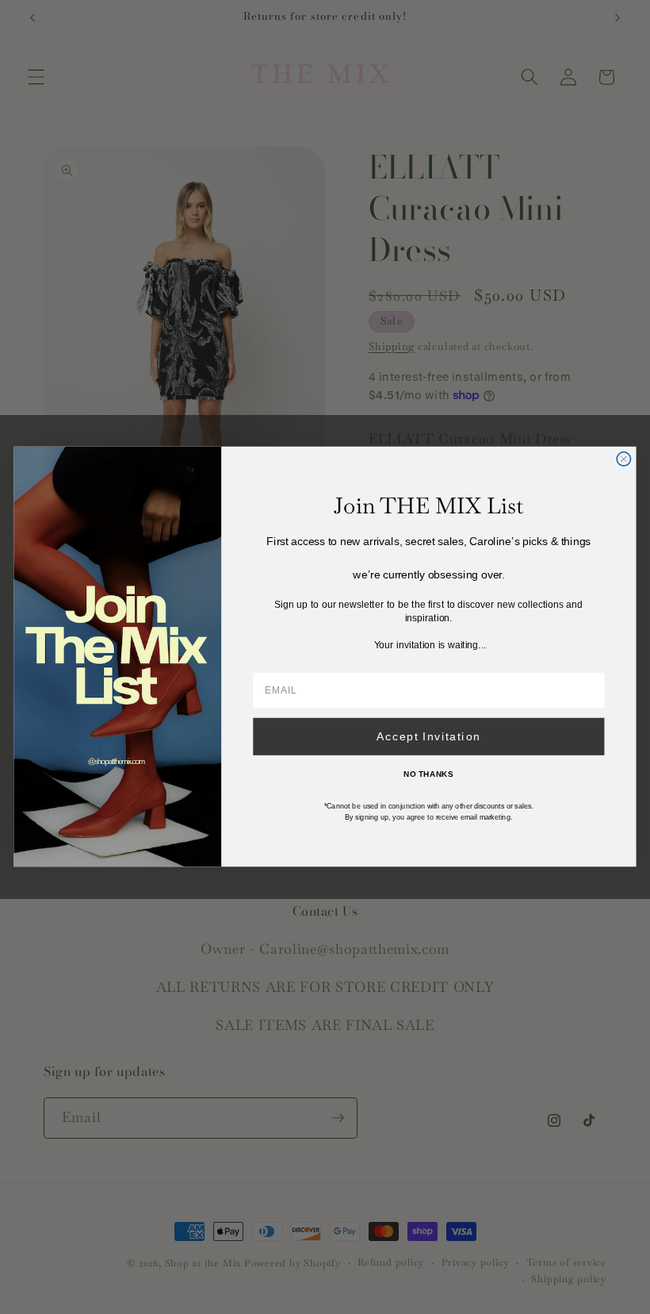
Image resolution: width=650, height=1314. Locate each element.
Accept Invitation (429, 737)
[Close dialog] (623, 459)
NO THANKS (428, 774)
